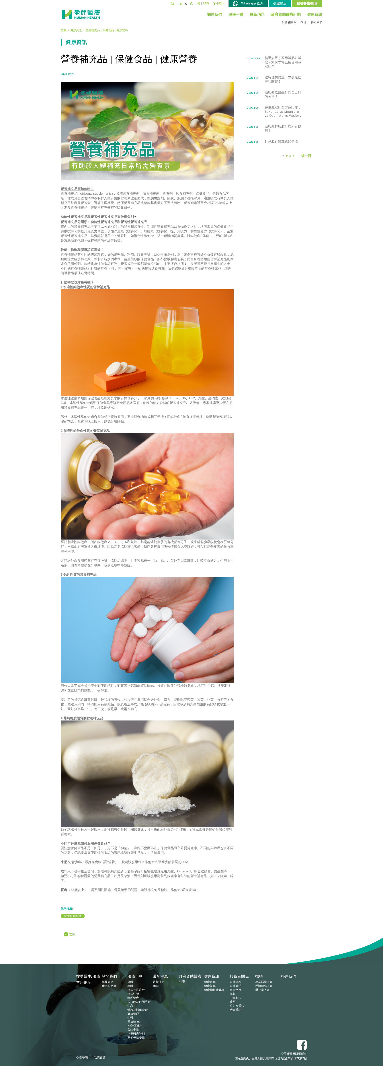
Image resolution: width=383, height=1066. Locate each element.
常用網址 (83, 983)
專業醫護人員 (264, 982)
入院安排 (133, 1029)
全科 (130, 982)
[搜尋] (172, 3)
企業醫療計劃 (136, 1033)
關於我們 (214, 14)
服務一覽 (235, 14)
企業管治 (235, 986)
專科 (130, 986)
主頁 (63, 30)
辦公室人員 (262, 990)
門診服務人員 (264, 986)
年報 (233, 994)
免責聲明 (82, 1057)
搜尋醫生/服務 (307, 3)
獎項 (156, 986)
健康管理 (133, 1014)
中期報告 (235, 998)
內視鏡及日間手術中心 (138, 1004)
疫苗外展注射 (136, 990)
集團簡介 (107, 982)
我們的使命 (109, 986)
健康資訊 (314, 14)
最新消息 (257, 14)
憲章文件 (235, 990)
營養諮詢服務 (72, 916)
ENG (206, 3)
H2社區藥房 (135, 1025)
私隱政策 (100, 1057)
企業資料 (235, 982)
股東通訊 (235, 1010)
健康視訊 (210, 986)
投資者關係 (289, 22)
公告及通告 (237, 1006)
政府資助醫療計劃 (286, 14)
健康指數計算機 (214, 990)
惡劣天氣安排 (136, 1037)
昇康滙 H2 (134, 1021)
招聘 (303, 22)
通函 (233, 1002)
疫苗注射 (133, 994)
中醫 (130, 1017)
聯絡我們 (316, 22)
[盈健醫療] (81, 14)
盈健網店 (280, 3)
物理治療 (133, 998)
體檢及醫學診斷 (137, 1010)
